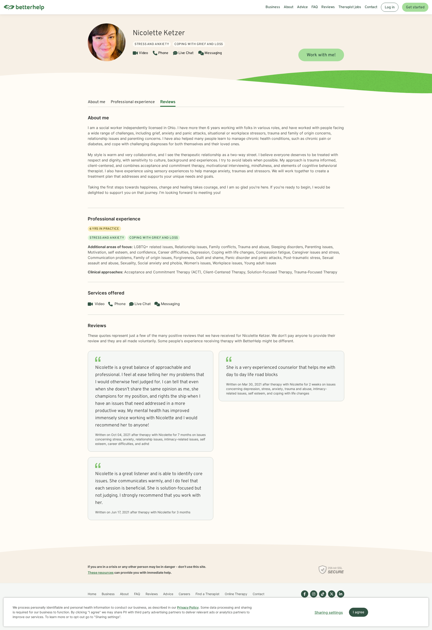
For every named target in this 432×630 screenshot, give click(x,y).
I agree (358, 612)
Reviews (168, 102)
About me (96, 102)
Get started (415, 7)
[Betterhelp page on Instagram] (312, 597)
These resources (101, 572)
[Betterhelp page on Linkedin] (339, 597)
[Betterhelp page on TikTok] (321, 597)
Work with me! (321, 55)
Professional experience (133, 102)
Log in (390, 7)
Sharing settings (329, 612)
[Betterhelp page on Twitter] (330, 597)
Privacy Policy (188, 607)
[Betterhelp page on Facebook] (303, 597)
